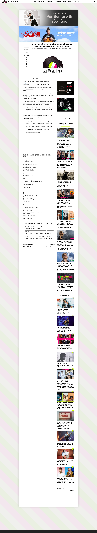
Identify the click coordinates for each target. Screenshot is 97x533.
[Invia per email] (26, 68)
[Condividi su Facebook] (26, 59)
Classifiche (58, 1)
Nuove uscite (49, 1)
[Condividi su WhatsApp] (26, 57)
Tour (64, 1)
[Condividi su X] (26, 62)
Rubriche (70, 1)
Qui (48, 84)
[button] (26, 66)
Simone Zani (26, 49)
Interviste (41, 1)
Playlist (77, 1)
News (34, 1)
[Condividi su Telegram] (26, 64)
